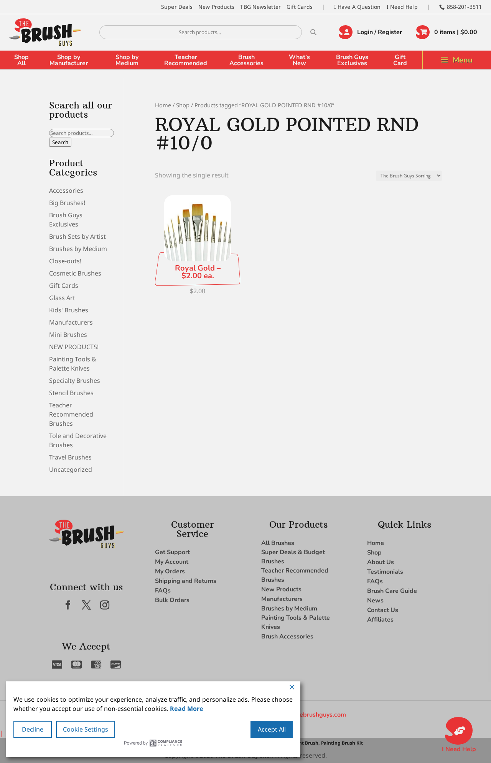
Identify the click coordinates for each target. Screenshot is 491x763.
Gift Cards (300, 6)
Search (60, 142)
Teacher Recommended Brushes (71, 414)
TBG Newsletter (260, 6)
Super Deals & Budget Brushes (293, 557)
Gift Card (400, 60)
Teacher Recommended (185, 60)
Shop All (21, 60)
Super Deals (177, 6)
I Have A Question (357, 6)
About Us (380, 562)
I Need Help (402, 6)
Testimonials (385, 572)
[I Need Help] (459, 731)
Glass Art (62, 298)
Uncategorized (70, 469)
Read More (186, 708)
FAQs (163, 590)
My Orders (170, 571)
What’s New (299, 60)
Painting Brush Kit (342, 743)
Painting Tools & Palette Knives (295, 622)
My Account (171, 562)
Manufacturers (71, 322)
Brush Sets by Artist (77, 236)
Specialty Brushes (74, 380)
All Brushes (277, 543)
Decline (32, 729)
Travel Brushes (70, 457)
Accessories (66, 190)
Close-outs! (65, 261)
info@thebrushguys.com (311, 714)
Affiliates (380, 619)
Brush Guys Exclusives (352, 60)
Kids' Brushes (68, 310)
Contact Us (382, 610)
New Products (216, 6)
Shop (182, 105)
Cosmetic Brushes (75, 273)
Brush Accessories (246, 60)
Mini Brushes (68, 334)
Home (163, 105)
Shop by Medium (126, 60)
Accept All (272, 729)
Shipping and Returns (185, 581)
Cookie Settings (85, 729)
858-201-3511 (464, 6)
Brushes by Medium (78, 248)
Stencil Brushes (71, 393)
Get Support (172, 552)
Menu (463, 60)
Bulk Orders (172, 600)
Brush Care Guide (392, 591)
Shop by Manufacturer (68, 60)
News (375, 600)
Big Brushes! (67, 203)
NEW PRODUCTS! (74, 347)
